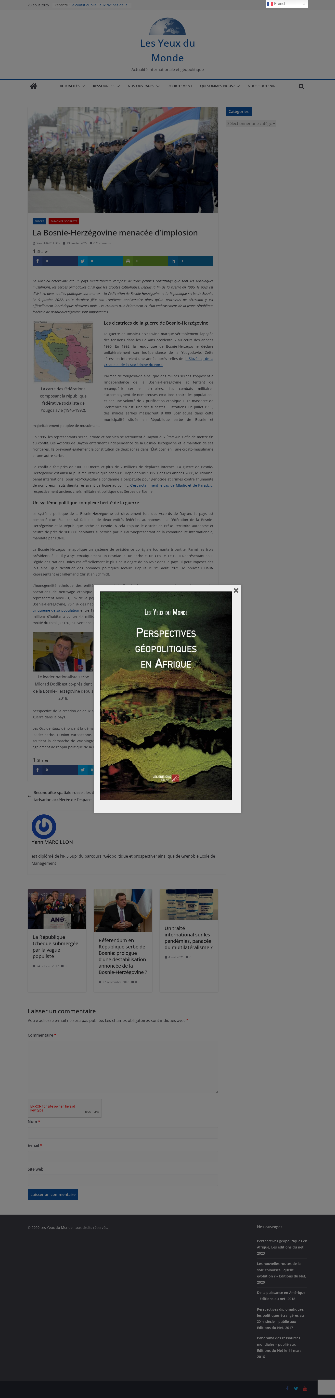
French (279, 3)
